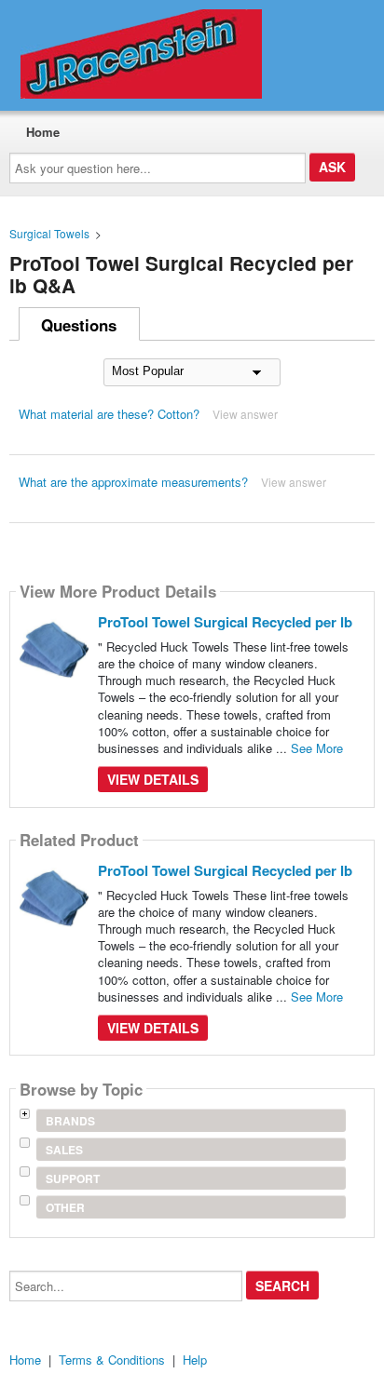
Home (43, 132)
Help (195, 1359)
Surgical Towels (49, 233)
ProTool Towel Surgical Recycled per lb (225, 622)
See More (317, 748)
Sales (64, 1149)
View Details (153, 779)
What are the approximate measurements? (133, 482)
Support (73, 1178)
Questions (79, 325)
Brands (70, 1120)
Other (65, 1207)
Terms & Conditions (112, 1359)
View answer (245, 414)
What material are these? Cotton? (109, 414)
